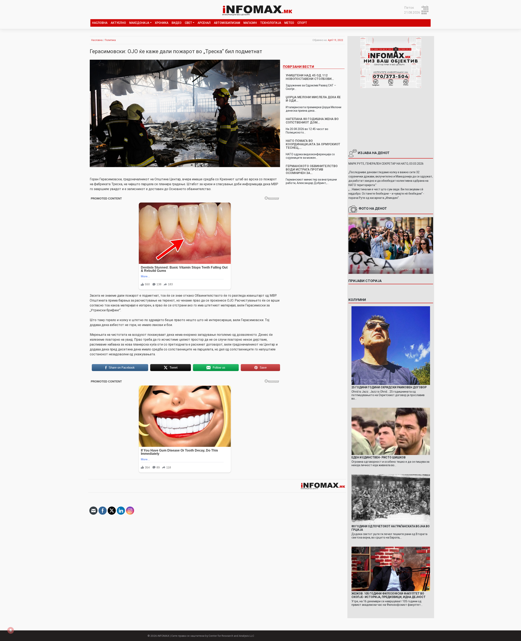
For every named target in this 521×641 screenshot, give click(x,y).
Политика (110, 40)
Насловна (99, 22)
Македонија (139, 22)
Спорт (302, 22)
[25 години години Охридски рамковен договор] (390, 345)
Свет (188, 22)
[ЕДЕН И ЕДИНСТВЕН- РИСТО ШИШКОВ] (390, 431)
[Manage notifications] (10, 630)
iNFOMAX (163, 635)
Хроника (161, 22)
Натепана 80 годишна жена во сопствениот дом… (312, 120)
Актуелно (118, 22)
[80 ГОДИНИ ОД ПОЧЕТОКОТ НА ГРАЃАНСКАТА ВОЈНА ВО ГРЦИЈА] (390, 499)
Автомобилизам (227, 22)
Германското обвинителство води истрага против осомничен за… (312, 169)
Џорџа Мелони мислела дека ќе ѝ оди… (313, 98)
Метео (289, 22)
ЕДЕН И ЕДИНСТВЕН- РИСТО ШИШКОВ (378, 457)
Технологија (270, 22)
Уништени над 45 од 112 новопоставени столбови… (310, 77)
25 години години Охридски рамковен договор (389, 387)
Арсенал (204, 22)
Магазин (250, 22)
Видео (177, 22)
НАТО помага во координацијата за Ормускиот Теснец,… (313, 144)
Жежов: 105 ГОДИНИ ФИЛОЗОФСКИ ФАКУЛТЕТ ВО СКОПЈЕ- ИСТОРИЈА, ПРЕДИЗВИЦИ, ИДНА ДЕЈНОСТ (388, 595)
